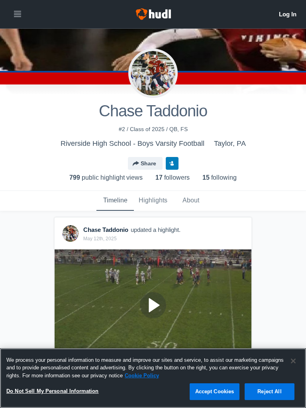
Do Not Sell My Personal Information (52, 391)
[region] (153, 378)
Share (148, 163)
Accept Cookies (214, 391)
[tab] (115, 201)
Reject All (269, 391)
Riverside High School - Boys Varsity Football (132, 143)
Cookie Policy (142, 376)
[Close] (293, 361)
